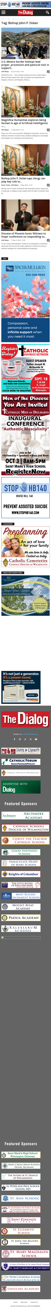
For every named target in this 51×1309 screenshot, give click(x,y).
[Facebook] (15, 740)
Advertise (24, 1302)
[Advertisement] (25, 643)
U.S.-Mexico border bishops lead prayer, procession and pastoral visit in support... (25, 65)
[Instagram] (20, 740)
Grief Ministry (6, 175)
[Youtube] (36, 740)
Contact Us (34, 1302)
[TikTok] (26, 740)
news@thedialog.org (30, 734)
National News (7, 116)
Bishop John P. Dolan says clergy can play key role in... (23, 180)
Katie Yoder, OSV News (9, 185)
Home (3, 19)
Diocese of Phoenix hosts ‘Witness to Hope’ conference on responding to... (23, 235)
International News (8, 58)
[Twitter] (31, 740)
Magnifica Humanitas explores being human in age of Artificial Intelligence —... (24, 123)
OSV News (5, 71)
